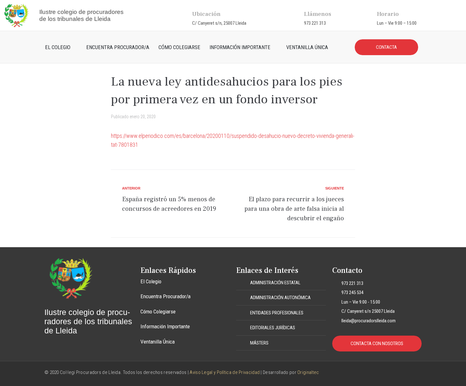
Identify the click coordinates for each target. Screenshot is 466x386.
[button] (281, 283)
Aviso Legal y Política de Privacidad (225, 372)
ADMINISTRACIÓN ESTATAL (275, 283)
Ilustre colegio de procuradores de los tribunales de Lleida (81, 15)
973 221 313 (315, 23)
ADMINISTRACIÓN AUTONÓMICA (280, 297)
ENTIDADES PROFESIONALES (276, 313)
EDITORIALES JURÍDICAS (272, 328)
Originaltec (308, 372)
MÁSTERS (259, 343)
